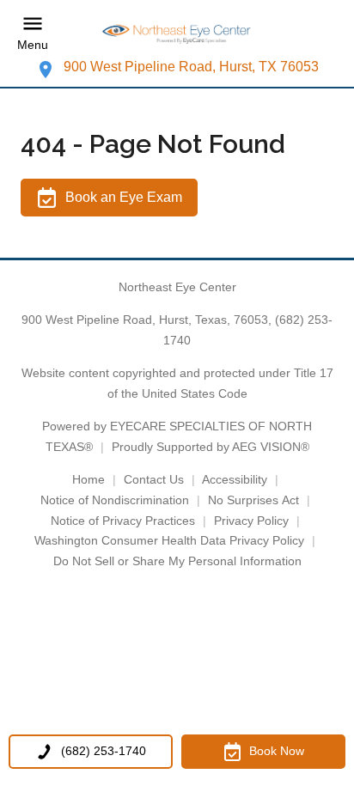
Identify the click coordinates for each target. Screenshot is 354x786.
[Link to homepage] (177, 33)
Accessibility (234, 479)
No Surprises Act (253, 500)
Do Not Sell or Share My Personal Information (177, 561)
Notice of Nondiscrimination (114, 500)
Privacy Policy (251, 520)
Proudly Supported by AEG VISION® (210, 447)
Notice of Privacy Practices (123, 520)
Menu (32, 45)
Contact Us (154, 479)
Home (88, 479)
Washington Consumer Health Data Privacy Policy (169, 540)
